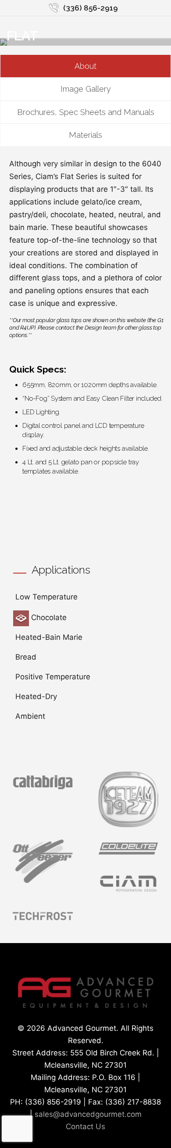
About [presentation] (85, 66)
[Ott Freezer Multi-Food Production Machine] (43, 880)
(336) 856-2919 (90, 8)
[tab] (85, 66)
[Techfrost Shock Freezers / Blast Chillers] (43, 921)
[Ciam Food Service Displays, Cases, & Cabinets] (128, 893)
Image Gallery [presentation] (86, 88)
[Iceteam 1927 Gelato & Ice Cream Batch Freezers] (128, 824)
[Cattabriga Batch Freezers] (43, 788)
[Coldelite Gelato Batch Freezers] (128, 855)
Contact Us (85, 1126)
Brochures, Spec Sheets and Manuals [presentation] (85, 112)
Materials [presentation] (85, 135)
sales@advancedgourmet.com (88, 1114)
